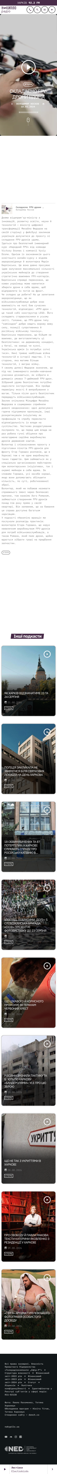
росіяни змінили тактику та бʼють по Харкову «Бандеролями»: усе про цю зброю (25, 1081)
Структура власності (17, 1373)
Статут (32, 1382)
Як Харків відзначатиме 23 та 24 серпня (26, 695)
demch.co (34, 1414)
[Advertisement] (28, 170)
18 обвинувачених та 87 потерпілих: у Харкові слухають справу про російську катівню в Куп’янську (22, 849)
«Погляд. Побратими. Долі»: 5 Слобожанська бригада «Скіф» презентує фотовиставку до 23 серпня (26, 925)
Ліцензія (10, 1385)
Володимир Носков (27, 103)
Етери (28, 84)
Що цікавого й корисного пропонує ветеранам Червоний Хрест (23, 1005)
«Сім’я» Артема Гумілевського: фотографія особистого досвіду (27, 1316)
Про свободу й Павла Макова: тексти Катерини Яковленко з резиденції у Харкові (26, 1238)
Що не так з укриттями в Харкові (22, 1162)
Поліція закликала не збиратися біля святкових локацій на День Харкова (24, 771)
